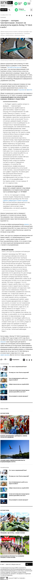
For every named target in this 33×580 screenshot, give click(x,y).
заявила (26, 224)
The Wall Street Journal (14, 67)
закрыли (3, 342)
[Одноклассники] (32, 15)
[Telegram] (29, 15)
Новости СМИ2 (4, 408)
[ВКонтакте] (27, 15)
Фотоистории (4, 413)
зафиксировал (4, 355)
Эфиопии (29, 90)
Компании (3, 17)
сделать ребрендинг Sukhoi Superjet (15, 201)
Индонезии (21, 90)
